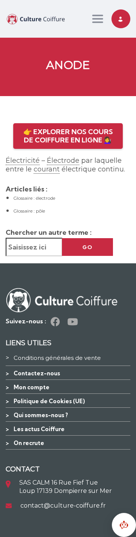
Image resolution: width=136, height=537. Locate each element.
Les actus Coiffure (39, 429)
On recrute (29, 443)
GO (87, 247)
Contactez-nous (37, 373)
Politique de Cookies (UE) (49, 401)
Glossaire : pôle (29, 211)
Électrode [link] (63, 160)
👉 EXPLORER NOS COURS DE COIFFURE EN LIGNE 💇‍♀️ (68, 135)
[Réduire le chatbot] (124, 525)
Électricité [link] (23, 160)
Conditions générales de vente (57, 357)
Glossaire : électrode (34, 198)
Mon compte (31, 387)
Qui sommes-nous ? (41, 415)
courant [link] (47, 169)
